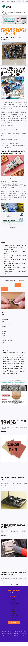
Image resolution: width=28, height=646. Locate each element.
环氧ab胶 (20, 359)
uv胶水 (20, 352)
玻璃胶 (11, 361)
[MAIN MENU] (24, 6)
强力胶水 (11, 357)
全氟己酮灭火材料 (6, 338)
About (3, 321)
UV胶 (3, 342)
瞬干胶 (15, 361)
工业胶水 (7, 357)
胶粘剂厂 (13, 371)
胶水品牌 (18, 366)
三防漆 (6, 355)
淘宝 (3, 317)
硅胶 (6, 363)
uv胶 (17, 352)
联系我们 (4, 314)
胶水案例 (4, 326)
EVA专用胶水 (8, 68)
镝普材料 (14, 373)
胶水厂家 (12, 366)
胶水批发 (14, 368)
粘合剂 (13, 363)
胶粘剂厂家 (18, 371)
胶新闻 (3, 329)
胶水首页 (14, 599)
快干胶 (15, 357)
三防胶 (9, 355)
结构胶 (20, 364)
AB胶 (4, 352)
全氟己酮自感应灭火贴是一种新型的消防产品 (15, 245)
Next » (17, 584)
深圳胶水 (19, 357)
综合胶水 (4, 331)
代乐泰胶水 (19, 355)
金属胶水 (10, 373)
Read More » (3, 431)
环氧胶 (3, 335)
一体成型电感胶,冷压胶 (7, 340)
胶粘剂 (9, 371)
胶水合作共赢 (5, 319)
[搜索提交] (18, 285)
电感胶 (3, 333)
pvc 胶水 (13, 352)
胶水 (13, 71)
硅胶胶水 (9, 363)
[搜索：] (11, 285)
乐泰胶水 (13, 355)
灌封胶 (15, 359)
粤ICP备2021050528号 (13, 637)
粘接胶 (16, 363)
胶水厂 (8, 366)
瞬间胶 (18, 361)
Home (3, 312)
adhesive (9, 352)
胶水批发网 (20, 368)
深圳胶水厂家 (10, 359)
